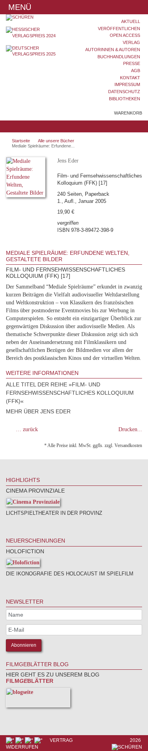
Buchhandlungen (118, 56)
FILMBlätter (29, 681)
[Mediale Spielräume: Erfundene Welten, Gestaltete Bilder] (25, 179)
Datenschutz (124, 91)
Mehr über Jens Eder (38, 411)
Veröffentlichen (119, 28)
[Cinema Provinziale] (33, 503)
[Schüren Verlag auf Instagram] (39, 740)
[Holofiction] (23, 564)
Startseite (21, 140)
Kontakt (130, 77)
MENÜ (18, 7)
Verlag (131, 42)
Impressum (127, 84)
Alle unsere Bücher (56, 140)
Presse (131, 63)
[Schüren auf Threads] (20, 740)
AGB (135, 70)
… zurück (27, 429)
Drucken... (130, 429)
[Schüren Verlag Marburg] (37, 17)
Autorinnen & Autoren (112, 49)
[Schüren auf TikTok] (29, 740)
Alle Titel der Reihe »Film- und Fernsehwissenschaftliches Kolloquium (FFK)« (70, 392)
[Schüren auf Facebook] (10, 740)
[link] (16, 524)
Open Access (125, 35)
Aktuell (130, 21)
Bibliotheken (124, 98)
